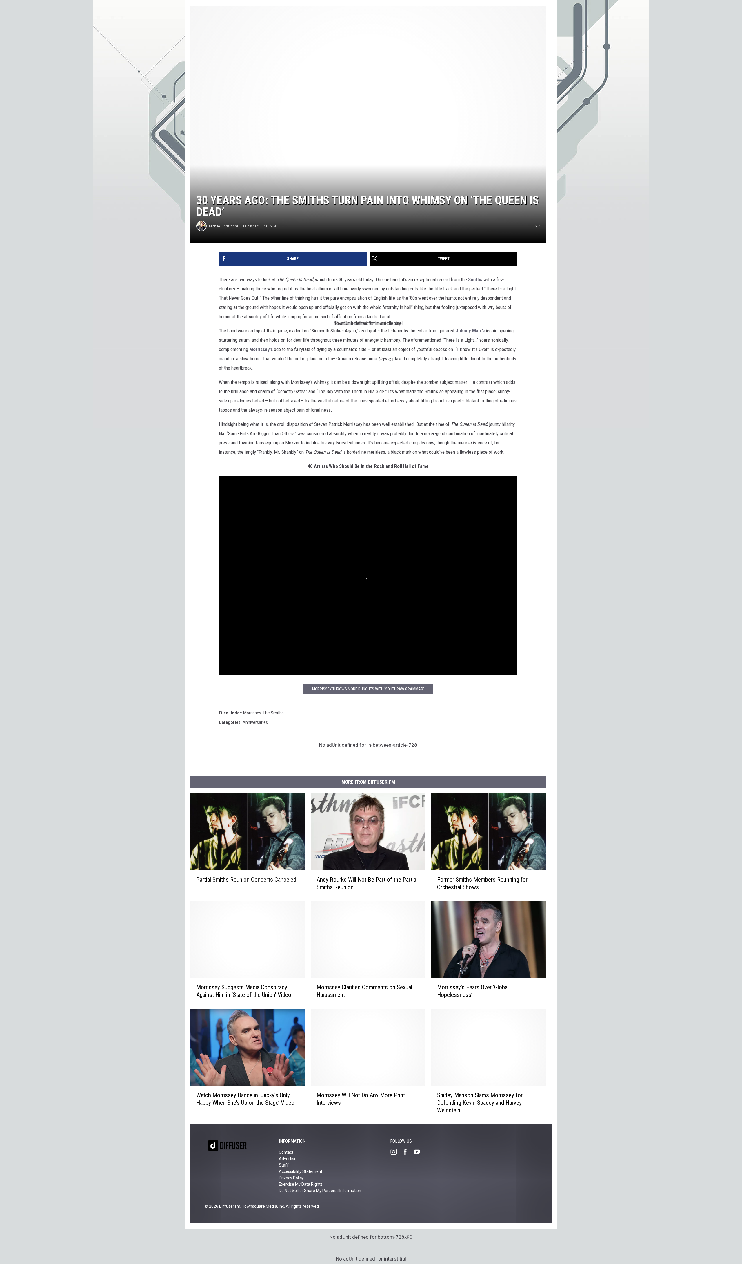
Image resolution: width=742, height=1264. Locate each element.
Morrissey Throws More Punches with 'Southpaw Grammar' (368, 689)
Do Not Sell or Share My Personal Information (320, 1190)
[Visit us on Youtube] (419, 1151)
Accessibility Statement (300, 1171)
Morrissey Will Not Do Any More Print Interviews (361, 1099)
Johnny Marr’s (470, 331)
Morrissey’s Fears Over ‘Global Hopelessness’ (473, 991)
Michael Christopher (224, 226)
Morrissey (252, 712)
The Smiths (273, 712)
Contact (286, 1152)
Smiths (474, 279)
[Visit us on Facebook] (407, 1151)
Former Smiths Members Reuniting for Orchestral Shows (482, 883)
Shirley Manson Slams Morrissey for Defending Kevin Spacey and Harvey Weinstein (480, 1103)
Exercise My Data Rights (301, 1184)
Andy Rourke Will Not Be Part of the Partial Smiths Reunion (367, 883)
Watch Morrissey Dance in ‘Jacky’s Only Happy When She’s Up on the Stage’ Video (245, 1099)
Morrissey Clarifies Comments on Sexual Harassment (364, 991)
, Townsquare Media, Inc (262, 1206)
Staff (284, 1165)
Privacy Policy (291, 1178)
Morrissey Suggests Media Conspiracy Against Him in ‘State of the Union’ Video (243, 991)
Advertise (288, 1158)
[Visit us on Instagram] (396, 1151)
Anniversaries (255, 722)
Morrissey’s (261, 349)
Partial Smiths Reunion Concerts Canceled (246, 879)
